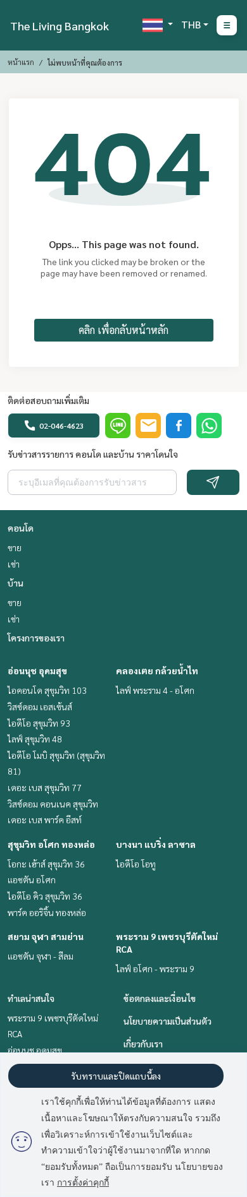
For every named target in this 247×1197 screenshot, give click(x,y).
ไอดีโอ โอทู (136, 863)
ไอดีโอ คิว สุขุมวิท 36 (45, 896)
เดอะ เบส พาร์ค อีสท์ (45, 819)
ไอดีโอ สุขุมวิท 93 (39, 723)
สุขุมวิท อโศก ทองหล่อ (51, 844)
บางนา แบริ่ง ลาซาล (156, 844)
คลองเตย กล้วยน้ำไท (157, 670)
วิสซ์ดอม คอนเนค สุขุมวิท (53, 803)
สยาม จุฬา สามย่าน (46, 936)
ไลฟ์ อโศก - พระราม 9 (155, 968)
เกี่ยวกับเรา (143, 1043)
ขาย (15, 547)
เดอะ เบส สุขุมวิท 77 (45, 787)
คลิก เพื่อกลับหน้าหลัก (123, 329)
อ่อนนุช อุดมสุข (37, 670)
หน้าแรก (21, 62)
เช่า (14, 563)
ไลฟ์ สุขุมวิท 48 (35, 738)
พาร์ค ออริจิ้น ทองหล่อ (47, 912)
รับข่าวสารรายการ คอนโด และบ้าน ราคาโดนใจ (93, 454)
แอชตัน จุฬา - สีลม (40, 956)
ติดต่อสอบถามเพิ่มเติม (48, 400)
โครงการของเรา (36, 637)
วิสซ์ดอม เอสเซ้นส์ (40, 706)
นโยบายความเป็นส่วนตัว (168, 1021)
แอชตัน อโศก (32, 879)
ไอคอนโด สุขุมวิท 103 (47, 690)
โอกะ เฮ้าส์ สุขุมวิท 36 (46, 863)
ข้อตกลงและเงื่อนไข (160, 998)
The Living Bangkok (59, 25)
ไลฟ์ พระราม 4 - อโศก (155, 690)
